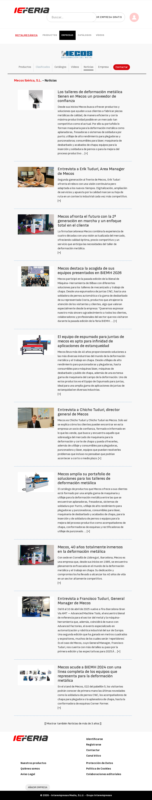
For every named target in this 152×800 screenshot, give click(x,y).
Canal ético (93, 755)
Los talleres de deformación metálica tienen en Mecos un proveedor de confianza (90, 96)
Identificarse (94, 739)
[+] (86, 153)
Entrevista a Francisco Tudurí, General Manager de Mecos (91, 601)
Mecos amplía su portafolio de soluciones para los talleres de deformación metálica (84, 478)
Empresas (67, 35)
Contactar (121, 67)
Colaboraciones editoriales (103, 774)
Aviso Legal (28, 774)
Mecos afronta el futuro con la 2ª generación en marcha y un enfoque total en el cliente (89, 221)
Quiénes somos (30, 768)
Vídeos (100, 35)
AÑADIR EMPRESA (37, 787)
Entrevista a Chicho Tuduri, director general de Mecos (89, 412)
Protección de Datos (99, 763)
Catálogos (85, 35)
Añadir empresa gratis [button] (106, 17)
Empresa (103, 67)
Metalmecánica (26, 35)
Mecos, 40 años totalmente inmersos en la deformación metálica (90, 549)
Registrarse (93, 744)
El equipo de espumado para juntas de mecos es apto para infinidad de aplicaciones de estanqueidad (91, 341)
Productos (50, 35)
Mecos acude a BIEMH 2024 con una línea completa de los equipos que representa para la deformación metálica (89, 674)
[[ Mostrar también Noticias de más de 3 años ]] (72, 723)
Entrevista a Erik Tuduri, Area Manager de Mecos (91, 171)
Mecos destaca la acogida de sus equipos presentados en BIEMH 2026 (90, 270)
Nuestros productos (33, 763)
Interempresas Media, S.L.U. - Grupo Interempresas (81, 795)
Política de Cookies (98, 768)
